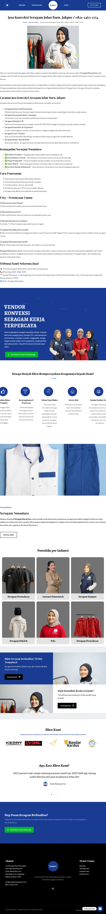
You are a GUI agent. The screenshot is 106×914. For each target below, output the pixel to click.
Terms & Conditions (82, 910)
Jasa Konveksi (33, 22)
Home (25, 22)
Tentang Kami (37, 5)
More (66, 5)
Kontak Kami (84, 874)
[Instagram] (7, 5)
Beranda (22, 5)
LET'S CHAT (94, 5)
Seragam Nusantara (16, 281)
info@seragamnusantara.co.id (15, 882)
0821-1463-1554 (19, 272)
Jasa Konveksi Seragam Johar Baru (21, 73)
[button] (3, 743)
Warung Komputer (37, 909)
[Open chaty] (100, 908)
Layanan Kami (84, 871)
